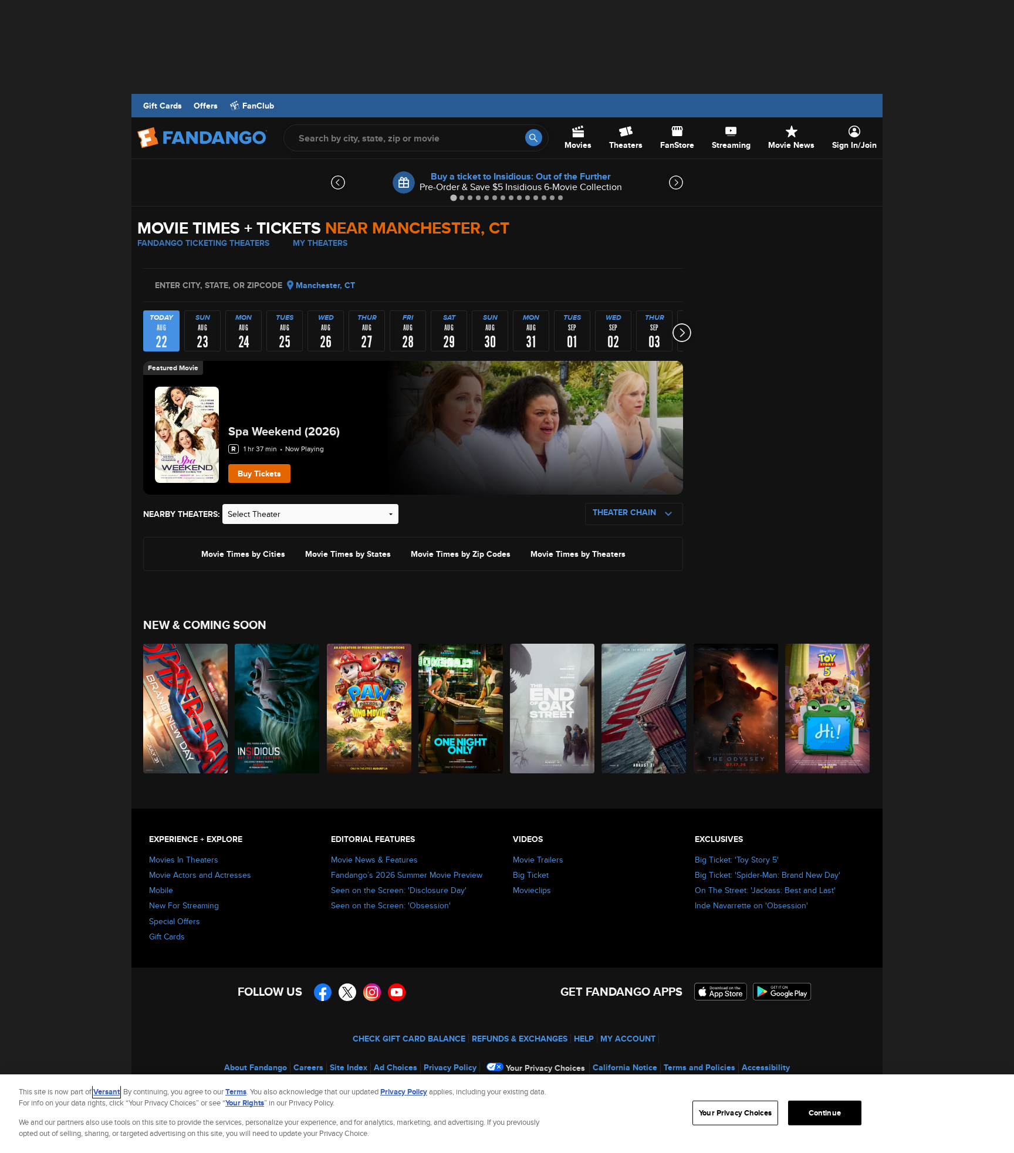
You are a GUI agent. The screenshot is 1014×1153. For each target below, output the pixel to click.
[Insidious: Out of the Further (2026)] (277, 708)
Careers (308, 1067)
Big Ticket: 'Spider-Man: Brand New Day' (767, 875)
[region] (507, 1113)
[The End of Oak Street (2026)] (553, 708)
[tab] (453, 197)
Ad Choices (395, 1067)
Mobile (161, 890)
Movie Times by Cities (243, 553)
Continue (825, 1112)
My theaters (320, 243)
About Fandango (255, 1067)
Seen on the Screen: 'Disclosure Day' (399, 890)
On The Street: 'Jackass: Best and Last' (765, 890)
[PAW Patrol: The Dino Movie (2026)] (370, 708)
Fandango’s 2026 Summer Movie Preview (406, 875)
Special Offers (174, 921)
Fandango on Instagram (372, 992)
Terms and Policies (699, 1067)
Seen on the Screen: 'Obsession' (391, 905)
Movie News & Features (374, 859)
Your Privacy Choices (545, 1068)
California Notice (625, 1067)
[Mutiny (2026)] (644, 708)
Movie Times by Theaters (578, 553)
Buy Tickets (259, 473)
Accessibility (766, 1067)
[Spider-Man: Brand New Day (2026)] (186, 708)
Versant (106, 1091)
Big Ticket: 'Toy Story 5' (737, 859)
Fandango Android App (782, 991)
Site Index (348, 1067)
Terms (235, 1091)
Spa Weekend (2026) (284, 431)
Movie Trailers (538, 859)
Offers (206, 105)
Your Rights (244, 1102)
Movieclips (532, 890)
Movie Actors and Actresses (200, 875)
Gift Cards (162, 105)
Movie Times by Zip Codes (461, 553)
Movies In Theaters (183, 859)
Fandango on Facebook (323, 992)
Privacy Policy (450, 1067)
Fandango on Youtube (396, 992)
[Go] (533, 137)
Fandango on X (347, 992)
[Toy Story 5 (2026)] (828, 708)
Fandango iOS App (720, 991)
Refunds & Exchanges (519, 1038)
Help (584, 1038)
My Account (627, 1038)
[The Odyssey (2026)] (736, 708)
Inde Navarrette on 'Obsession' (751, 905)
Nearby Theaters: (181, 514)
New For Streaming (184, 905)
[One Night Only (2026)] (461, 708)
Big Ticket (531, 875)
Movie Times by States (348, 553)
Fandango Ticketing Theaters (203, 243)
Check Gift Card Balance (409, 1038)
